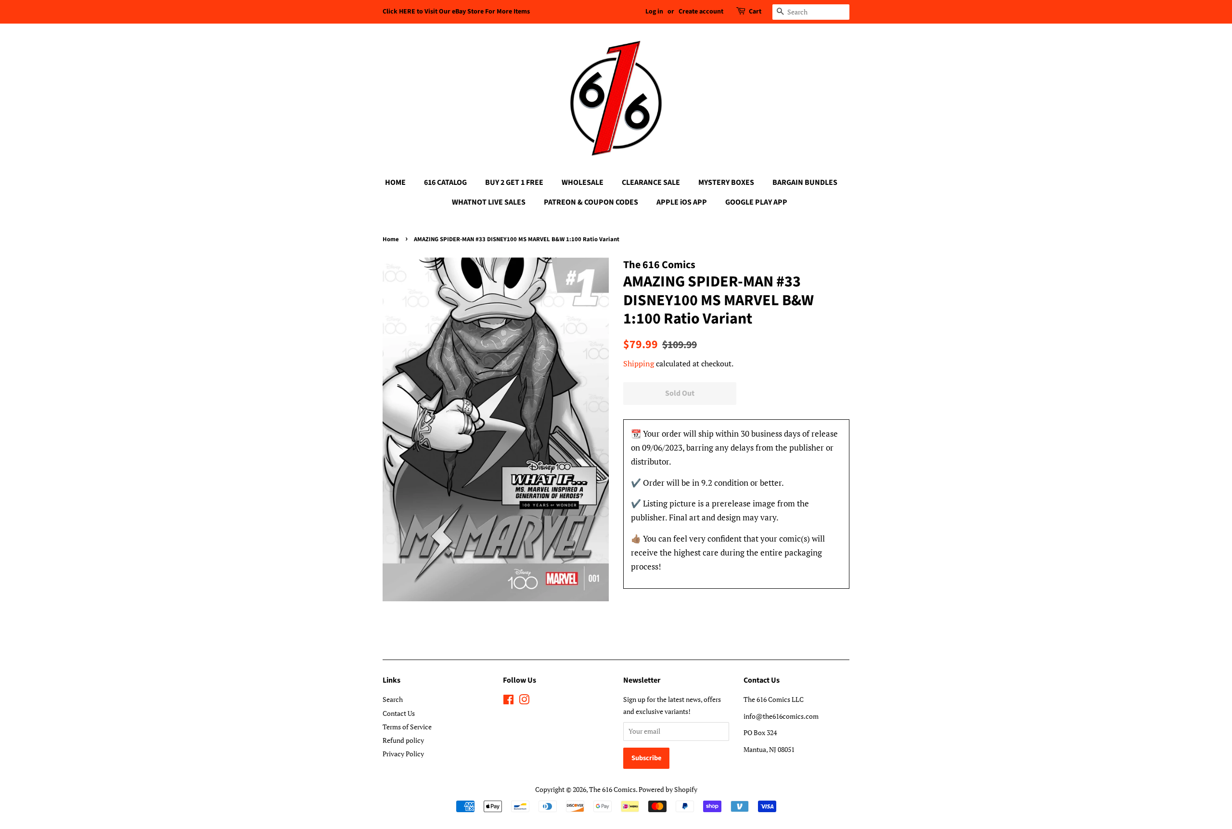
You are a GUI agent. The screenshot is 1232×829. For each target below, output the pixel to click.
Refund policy (403, 740)
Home (391, 239)
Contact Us (399, 713)
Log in (654, 11)
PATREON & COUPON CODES (591, 202)
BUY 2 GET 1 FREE (514, 182)
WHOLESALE (582, 182)
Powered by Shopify (668, 789)
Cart (755, 11)
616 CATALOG (445, 182)
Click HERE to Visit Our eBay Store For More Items (456, 11)
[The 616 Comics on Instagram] (524, 701)
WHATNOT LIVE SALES (489, 202)
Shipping (638, 363)
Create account (701, 11)
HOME (395, 182)
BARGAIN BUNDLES (804, 182)
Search (393, 699)
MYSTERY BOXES (726, 182)
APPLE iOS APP (681, 202)
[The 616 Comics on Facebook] (508, 701)
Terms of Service (407, 726)
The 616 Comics (612, 789)
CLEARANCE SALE (651, 182)
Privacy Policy (403, 753)
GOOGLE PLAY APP (756, 202)
